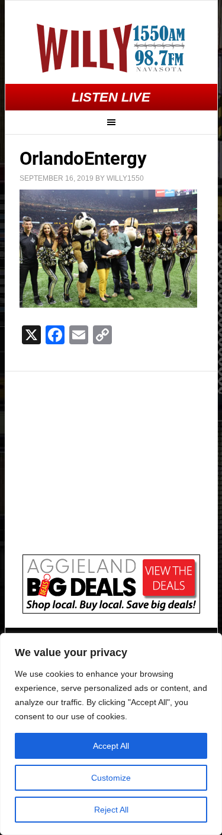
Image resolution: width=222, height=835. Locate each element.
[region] (111, 734)
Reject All (111, 809)
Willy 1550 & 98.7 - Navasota (111, 47)
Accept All (111, 746)
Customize (111, 777)
